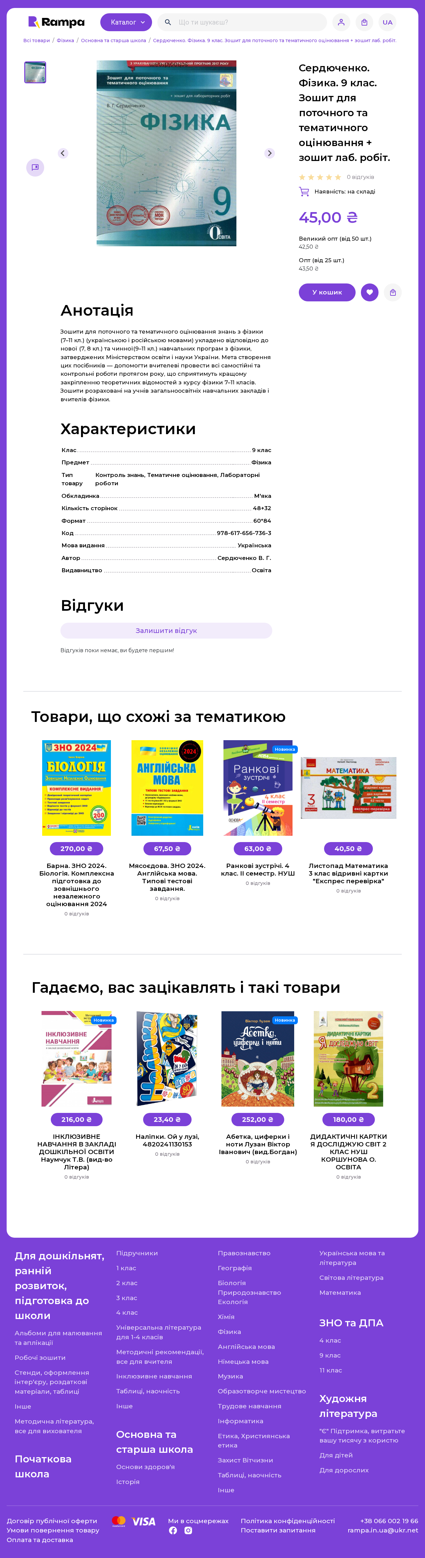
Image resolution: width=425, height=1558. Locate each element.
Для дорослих (344, 1470)
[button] (35, 72)
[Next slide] (269, 153)
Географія (235, 1268)
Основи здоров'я (145, 1467)
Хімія (226, 1317)
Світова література (351, 1278)
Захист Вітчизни (245, 1460)
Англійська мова (246, 1347)
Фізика (66, 40)
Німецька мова (243, 1361)
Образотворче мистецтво (262, 1391)
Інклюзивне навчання (154, 1376)
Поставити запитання (278, 1530)
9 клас (330, 1355)
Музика (230, 1376)
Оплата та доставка (40, 1540)
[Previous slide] (63, 153)
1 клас (126, 1268)
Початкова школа (43, 1466)
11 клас (330, 1370)
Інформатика (240, 1421)
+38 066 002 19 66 (389, 1521)
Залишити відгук (166, 631)
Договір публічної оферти (52, 1521)
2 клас (126, 1283)
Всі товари (37, 40)
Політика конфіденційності (288, 1521)
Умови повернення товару (53, 1530)
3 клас (126, 1298)
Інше (23, 1406)
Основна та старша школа (114, 40)
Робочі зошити (40, 1358)
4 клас (127, 1312)
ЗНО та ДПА (351, 1323)
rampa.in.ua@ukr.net (383, 1530)
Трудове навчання (250, 1406)
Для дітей (336, 1455)
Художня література (348, 1406)
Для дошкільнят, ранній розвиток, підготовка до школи (59, 1286)
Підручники (137, 1253)
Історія (128, 1482)
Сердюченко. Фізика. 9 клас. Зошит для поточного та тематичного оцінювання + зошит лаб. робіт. (274, 40)
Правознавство (244, 1253)
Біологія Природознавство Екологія (249, 1292)
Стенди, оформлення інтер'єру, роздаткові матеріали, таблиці (52, 1382)
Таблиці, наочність (148, 1391)
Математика (340, 1292)
